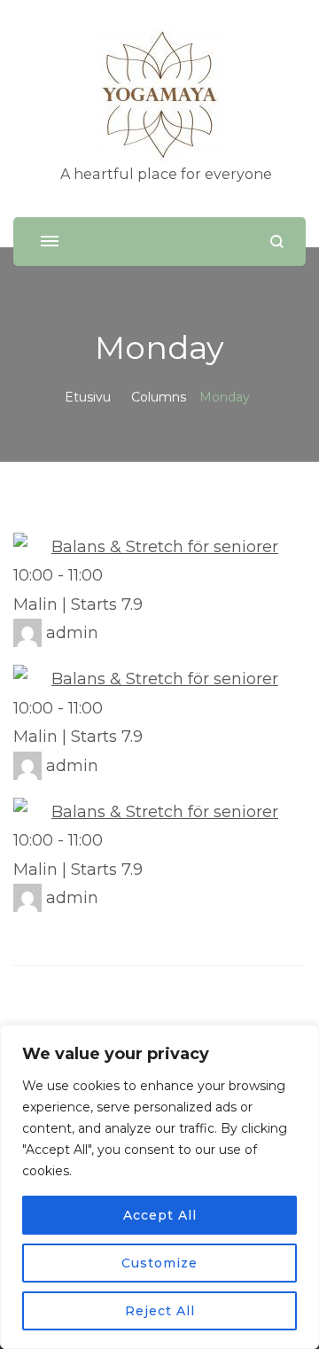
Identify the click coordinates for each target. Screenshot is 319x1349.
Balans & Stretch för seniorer (164, 547)
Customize (159, 1263)
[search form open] (277, 241)
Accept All (160, 1215)
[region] (159, 1187)
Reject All (160, 1311)
